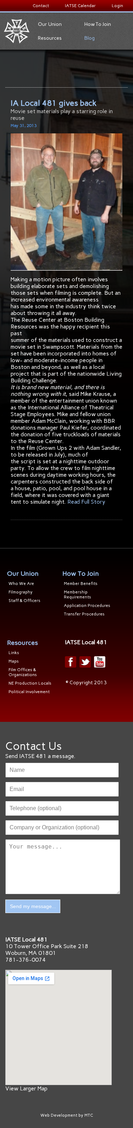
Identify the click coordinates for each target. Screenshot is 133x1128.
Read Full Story (86, 501)
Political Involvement (29, 691)
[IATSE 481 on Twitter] (85, 662)
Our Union (50, 24)
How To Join (97, 24)
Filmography (21, 592)
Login (117, 5)
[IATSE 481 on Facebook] (70, 662)
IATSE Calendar (80, 5)
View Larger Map (26, 1088)
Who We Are (21, 583)
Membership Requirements (77, 594)
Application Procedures (87, 605)
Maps (14, 661)
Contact (41, 5)
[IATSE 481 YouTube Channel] (99, 662)
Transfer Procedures (84, 614)
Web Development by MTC (66, 1115)
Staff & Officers (24, 600)
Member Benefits (81, 583)
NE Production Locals (30, 683)
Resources (50, 38)
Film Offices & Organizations (23, 672)
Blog (89, 38)
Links (14, 652)
